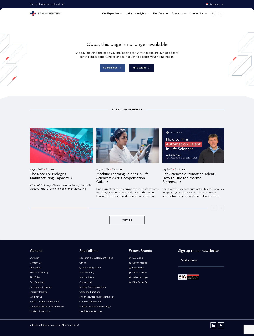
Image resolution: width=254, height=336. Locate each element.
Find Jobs (159, 13)
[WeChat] (221, 325)
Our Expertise (110, 13)
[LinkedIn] (213, 325)
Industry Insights (136, 13)
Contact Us (196, 13)
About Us (177, 13)
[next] (221, 208)
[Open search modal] (213, 13)
